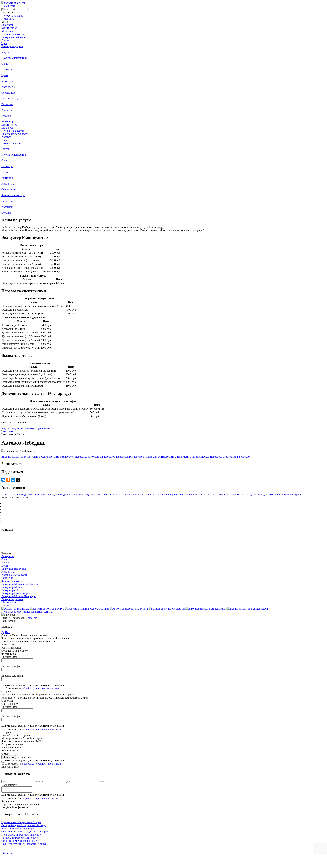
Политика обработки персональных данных (27, 611)
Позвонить (7, 18)
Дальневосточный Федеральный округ (25, 524)
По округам (8, 5)
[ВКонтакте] (3, 480)
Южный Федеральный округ (20, 509)
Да (2, 632)
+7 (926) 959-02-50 (12, 15)
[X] (18, 480)
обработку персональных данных (41, 688)
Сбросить (6, 853)
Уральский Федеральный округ (21, 518)
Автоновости (9, 547)
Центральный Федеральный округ (23, 503)
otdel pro (32, 617)
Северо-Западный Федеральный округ (25, 506)
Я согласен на (33, 688)
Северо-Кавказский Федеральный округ (26, 512)
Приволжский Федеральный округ (23, 515)
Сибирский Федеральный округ (21, 521)
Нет (7, 632)
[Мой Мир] (13, 480)
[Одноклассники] (8, 480)
